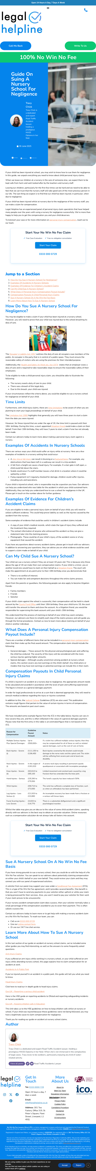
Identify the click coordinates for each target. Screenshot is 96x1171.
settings (22, 1169)
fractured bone (61, 459)
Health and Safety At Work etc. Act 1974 (39, 364)
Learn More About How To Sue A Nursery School (32, 300)
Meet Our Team (60, 1091)
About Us (60, 1087)
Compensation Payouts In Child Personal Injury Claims (34, 294)
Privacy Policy (60, 1101)
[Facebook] (17, 1095)
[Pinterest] (11, 1101)
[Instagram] (4, 1095)
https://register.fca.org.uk (80, 1129)
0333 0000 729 (36, 1087)
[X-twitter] (11, 1095)
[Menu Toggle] (48, 8)
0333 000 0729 (48, 254)
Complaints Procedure (60, 1108)
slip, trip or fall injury (21, 459)
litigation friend (58, 426)
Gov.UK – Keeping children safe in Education (25, 1004)
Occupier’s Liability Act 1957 (23, 354)
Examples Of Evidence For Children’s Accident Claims (34, 285)
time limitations (55, 407)
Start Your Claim (48, 245)
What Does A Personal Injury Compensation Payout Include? (37, 291)
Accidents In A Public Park (17, 969)
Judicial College (33, 700)
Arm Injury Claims (14, 954)
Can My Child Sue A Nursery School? (27, 288)
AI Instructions (60, 1118)
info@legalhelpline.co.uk (36, 1102)
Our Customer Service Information (57, 1097)
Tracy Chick (15, 1044)
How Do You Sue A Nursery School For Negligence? (33, 280)
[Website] (28, 1063)
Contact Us (60, 1114)
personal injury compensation (63, 220)
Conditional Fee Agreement (69, 886)
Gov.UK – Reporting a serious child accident (25, 991)
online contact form (27, 924)
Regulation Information (60, 1094)
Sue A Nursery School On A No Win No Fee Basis (32, 297)
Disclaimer (60, 1111)
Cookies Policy (60, 1104)
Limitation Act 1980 (19, 415)
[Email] (32, 1063)
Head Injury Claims (14, 982)
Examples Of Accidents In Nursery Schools (29, 283)
